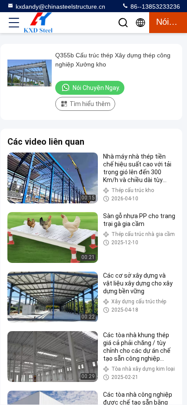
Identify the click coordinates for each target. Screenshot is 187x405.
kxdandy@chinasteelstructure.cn (60, 6)
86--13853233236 (154, 6)
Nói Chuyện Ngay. (96, 87)
